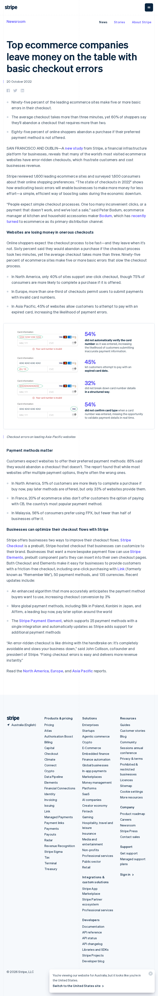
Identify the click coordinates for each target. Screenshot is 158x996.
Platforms (89, 788)
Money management (97, 782)
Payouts (50, 834)
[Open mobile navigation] (149, 7)
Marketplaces (92, 777)
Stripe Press (129, 831)
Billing (48, 742)
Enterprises (90, 725)
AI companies (91, 800)
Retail (86, 867)
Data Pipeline (53, 777)
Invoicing (50, 800)
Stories (119, 22)
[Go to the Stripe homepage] (11, 718)
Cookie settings (131, 791)
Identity (50, 794)
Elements (51, 782)
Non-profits (90, 850)
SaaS (85, 794)
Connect (50, 765)
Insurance (89, 833)
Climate (49, 759)
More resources (131, 797)
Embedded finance (95, 754)
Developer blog (93, 961)
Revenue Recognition (59, 846)
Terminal (50, 863)
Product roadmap (132, 814)
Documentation (93, 926)
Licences (126, 780)
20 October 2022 (19, 81)
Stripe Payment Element (40, 620)
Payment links (54, 823)
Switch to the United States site (77, 986)
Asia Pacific (82, 670)
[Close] (150, 974)
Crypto (49, 771)
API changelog (92, 944)
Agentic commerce (96, 736)
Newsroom (16, 21)
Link (121, 568)
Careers (125, 819)
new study (74, 148)
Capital (49, 748)
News (103, 22)
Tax (47, 857)
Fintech (87, 811)
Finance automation (96, 759)
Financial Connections (59, 788)
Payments (51, 828)
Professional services (97, 856)
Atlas (48, 730)
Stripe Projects (93, 955)
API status (89, 938)
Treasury (50, 869)
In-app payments (94, 771)
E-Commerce (91, 748)
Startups (88, 730)
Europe (57, 670)
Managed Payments (58, 817)
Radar (48, 840)
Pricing (49, 725)
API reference (92, 932)
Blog (123, 736)
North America (36, 670)
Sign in (125, 874)
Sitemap (126, 786)
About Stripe (141, 22)
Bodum (105, 215)
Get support (129, 853)
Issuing (49, 805)
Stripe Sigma (53, 851)
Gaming (87, 817)
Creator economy (94, 805)
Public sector (91, 861)
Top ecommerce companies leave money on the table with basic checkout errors (72, 56)
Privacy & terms (131, 758)
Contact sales (130, 837)
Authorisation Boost (58, 736)
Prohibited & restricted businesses (129, 769)
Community (128, 742)
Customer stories (132, 730)
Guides (125, 725)
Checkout (51, 754)
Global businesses (95, 765)
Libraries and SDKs (95, 949)
